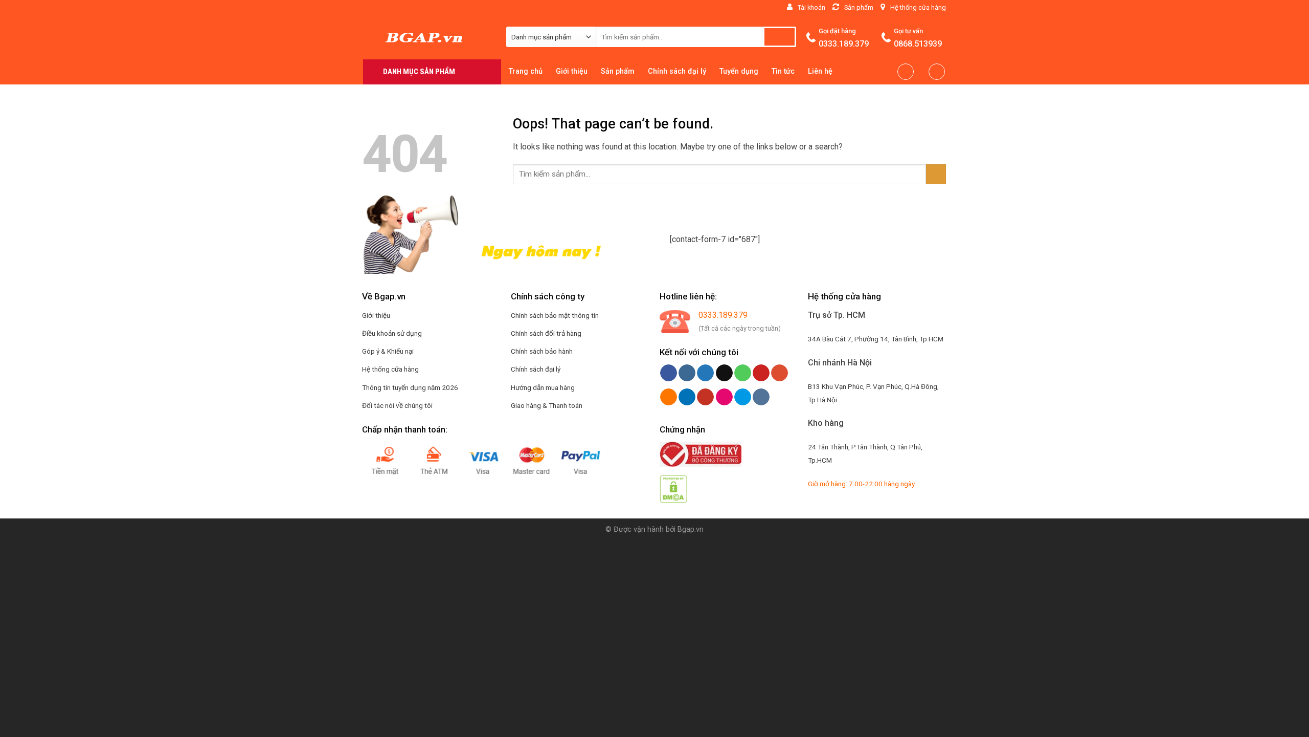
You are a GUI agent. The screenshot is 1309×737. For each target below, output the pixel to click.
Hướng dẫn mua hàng (543, 387)
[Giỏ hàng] (937, 71)
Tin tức (783, 71)
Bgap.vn (691, 529)
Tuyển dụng (738, 71)
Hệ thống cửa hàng (390, 369)
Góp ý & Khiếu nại (388, 351)
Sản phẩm (618, 71)
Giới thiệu (572, 71)
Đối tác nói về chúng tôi (397, 405)
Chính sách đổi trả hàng (546, 333)
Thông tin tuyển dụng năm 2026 (410, 387)
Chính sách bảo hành (542, 351)
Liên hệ (820, 71)
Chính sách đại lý (677, 71)
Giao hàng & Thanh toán (546, 405)
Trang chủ (526, 71)
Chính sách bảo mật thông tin (555, 315)
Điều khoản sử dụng (392, 333)
